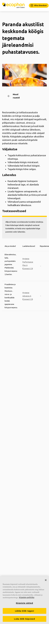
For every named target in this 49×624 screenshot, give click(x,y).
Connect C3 (27, 268)
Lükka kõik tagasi (24, 611)
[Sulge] (46, 580)
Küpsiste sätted (24, 603)
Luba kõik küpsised (24, 619)
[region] (24, 600)
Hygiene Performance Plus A (27, 261)
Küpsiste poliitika (26, 597)
